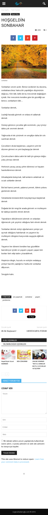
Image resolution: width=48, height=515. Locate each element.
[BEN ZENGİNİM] (24, 354)
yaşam (37, 297)
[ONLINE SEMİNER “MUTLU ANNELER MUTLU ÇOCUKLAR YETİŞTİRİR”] (39, 354)
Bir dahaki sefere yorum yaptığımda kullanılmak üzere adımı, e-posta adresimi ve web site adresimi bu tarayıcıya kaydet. (22, 444)
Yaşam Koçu (15, 14)
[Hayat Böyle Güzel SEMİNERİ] (8, 354)
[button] (44, 3)
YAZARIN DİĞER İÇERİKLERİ (14, 344)
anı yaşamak (17, 297)
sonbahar (28, 297)
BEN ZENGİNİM (22, 361)
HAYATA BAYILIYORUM (37, 331)
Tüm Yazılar (5, 14)
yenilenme (6, 300)
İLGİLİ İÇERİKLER (10, 340)
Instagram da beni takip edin (25, 478)
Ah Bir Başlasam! (8, 331)
